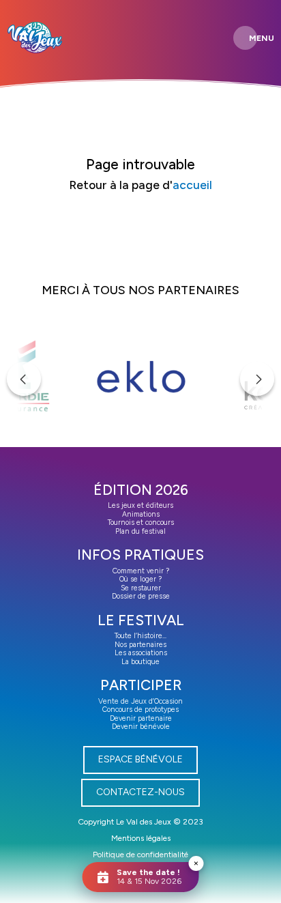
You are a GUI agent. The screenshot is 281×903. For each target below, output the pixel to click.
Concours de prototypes (140, 709)
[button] (24, 379)
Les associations (141, 652)
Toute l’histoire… (140, 635)
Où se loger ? (140, 579)
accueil (192, 184)
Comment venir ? (141, 571)
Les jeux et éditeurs (140, 505)
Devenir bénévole (141, 726)
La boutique (140, 661)
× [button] (196, 863)
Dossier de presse (141, 596)
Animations (141, 514)
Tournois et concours (141, 522)
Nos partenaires (140, 644)
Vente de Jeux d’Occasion (140, 701)
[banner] (35, 37)
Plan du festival (140, 531)
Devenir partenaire (141, 718)
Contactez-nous (140, 792)
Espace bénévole (140, 759)
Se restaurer (141, 588)
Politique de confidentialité (140, 854)
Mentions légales (141, 838)
